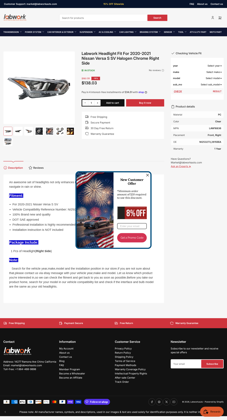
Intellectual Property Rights (131, 373)
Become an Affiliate (70, 377)
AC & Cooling (106, 32)
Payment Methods (125, 365)
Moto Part (216, 32)
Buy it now (145, 102)
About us (202, 3)
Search (157, 17)
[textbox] (202, 66)
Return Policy (123, 352)
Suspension (86, 32)
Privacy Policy (123, 348)
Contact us (217, 3)
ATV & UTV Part (198, 32)
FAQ (192, 3)
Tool (181, 32)
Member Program (69, 369)
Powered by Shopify (214, 402)
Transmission (11, 32)
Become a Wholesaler (72, 373)
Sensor (168, 32)
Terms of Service (125, 361)
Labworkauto (196, 402)
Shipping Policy (124, 356)
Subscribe (212, 363)
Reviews (38, 167)
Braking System (149, 32)
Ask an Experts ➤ (181, 166)
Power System (33, 32)
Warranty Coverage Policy (130, 369)
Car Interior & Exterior (60, 32)
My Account (66, 348)
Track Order (122, 381)
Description (15, 167)
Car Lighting (126, 32)
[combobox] (113, 17)
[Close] (148, 175)
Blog (61, 361)
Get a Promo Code (132, 237)
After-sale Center (125, 377)
